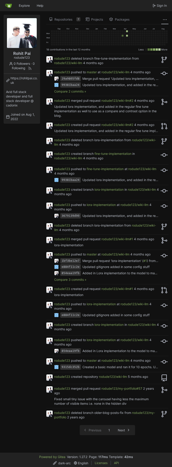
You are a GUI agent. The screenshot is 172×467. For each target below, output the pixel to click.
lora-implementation (109, 189)
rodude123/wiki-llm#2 (117, 100)
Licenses (101, 463)
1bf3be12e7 (71, 260)
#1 (145, 261)
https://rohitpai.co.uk (24, 80)
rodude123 (62, 58)
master (92, 72)
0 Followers (22, 63)
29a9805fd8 (71, 78)
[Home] (8, 6)
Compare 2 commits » (70, 91)
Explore (24, 5)
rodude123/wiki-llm (68, 63)
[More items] (164, 19)
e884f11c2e (71, 266)
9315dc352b (71, 367)
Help (40, 5)
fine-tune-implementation (113, 154)
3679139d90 (71, 215)
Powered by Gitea (52, 457)
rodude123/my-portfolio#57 (121, 388)
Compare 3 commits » (70, 279)
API (116, 463)
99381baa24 (71, 84)
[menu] (62, 463)
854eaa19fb (71, 273)
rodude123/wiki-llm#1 (117, 239)
